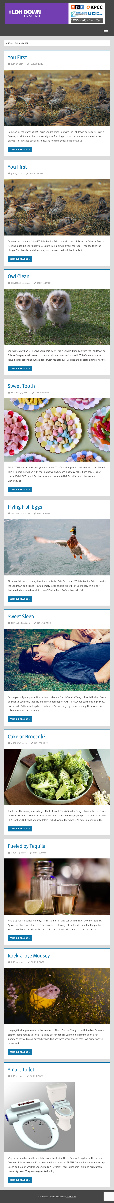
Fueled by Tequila (26, 846)
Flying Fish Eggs (25, 506)
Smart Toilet (21, 1069)
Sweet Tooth (21, 386)
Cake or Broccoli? (27, 736)
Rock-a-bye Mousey (29, 955)
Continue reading (19, 149)
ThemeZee (71, 1196)
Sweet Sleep (21, 616)
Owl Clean (19, 276)
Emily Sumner (37, 63)
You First (17, 57)
